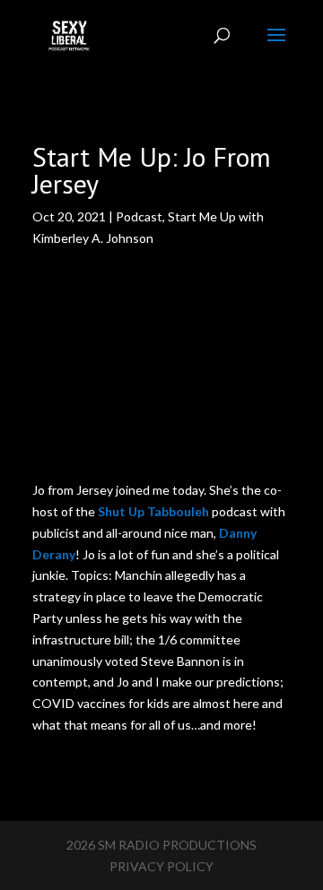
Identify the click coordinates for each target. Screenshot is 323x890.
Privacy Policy (161, 866)
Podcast (139, 216)
